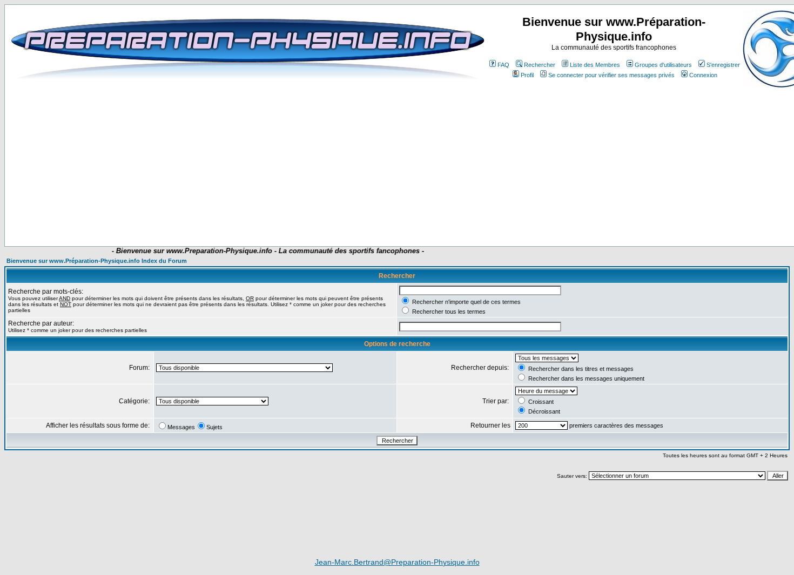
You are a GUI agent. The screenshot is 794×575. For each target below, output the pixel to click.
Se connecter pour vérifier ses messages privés (611, 75)
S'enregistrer (723, 65)
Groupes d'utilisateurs (663, 65)
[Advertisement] (225, 214)
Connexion (703, 75)
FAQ (503, 65)
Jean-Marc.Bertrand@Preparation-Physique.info (397, 562)
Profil (527, 75)
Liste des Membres (595, 65)
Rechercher (539, 65)
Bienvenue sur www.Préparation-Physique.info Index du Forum (96, 261)
